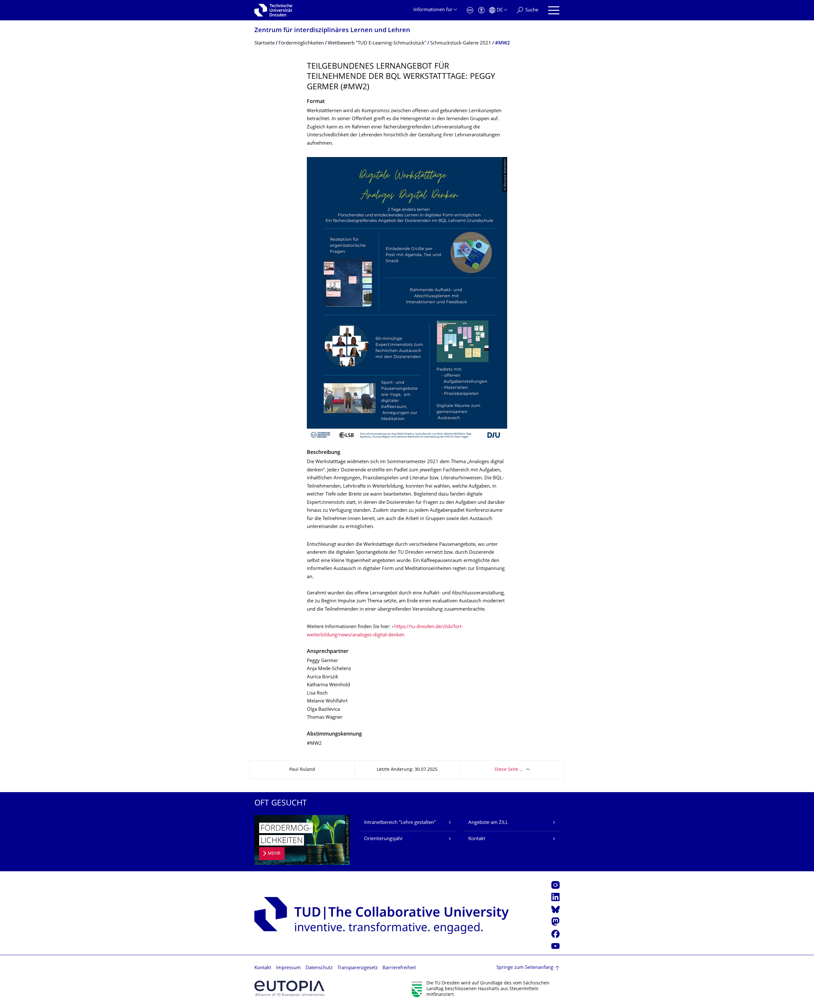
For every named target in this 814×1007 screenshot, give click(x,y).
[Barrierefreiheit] (481, 10)
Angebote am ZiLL (488, 822)
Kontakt (476, 839)
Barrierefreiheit (399, 968)
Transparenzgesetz (357, 968)
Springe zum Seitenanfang (524, 967)
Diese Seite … (509, 770)
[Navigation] (554, 10)
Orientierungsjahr (383, 839)
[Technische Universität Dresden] (273, 10)
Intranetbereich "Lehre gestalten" (400, 822)
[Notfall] (469, 10)
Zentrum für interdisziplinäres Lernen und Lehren (332, 31)
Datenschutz (319, 968)
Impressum (288, 968)
